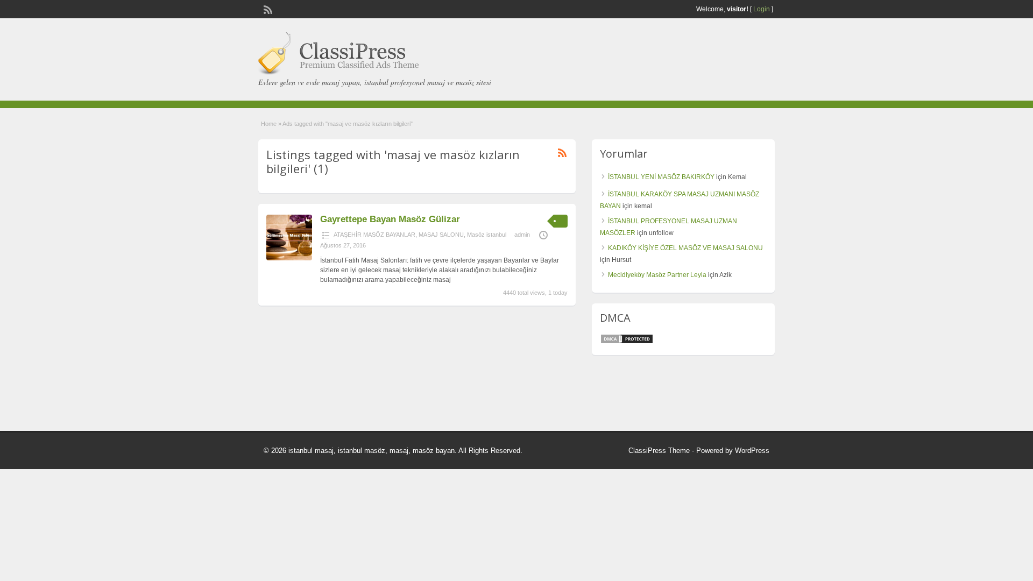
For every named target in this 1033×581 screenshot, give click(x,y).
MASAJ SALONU (441, 234)
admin (522, 234)
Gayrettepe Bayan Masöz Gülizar (390, 219)
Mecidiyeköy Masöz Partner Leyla (657, 275)
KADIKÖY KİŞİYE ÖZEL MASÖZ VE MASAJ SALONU (685, 248)
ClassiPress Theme (659, 451)
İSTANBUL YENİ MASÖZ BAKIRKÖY (661, 177)
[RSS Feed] (267, 8)
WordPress (752, 451)
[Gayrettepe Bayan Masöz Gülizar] (289, 258)
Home (269, 124)
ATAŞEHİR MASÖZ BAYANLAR (374, 234)
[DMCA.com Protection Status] (627, 342)
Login (761, 9)
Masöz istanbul (486, 234)
